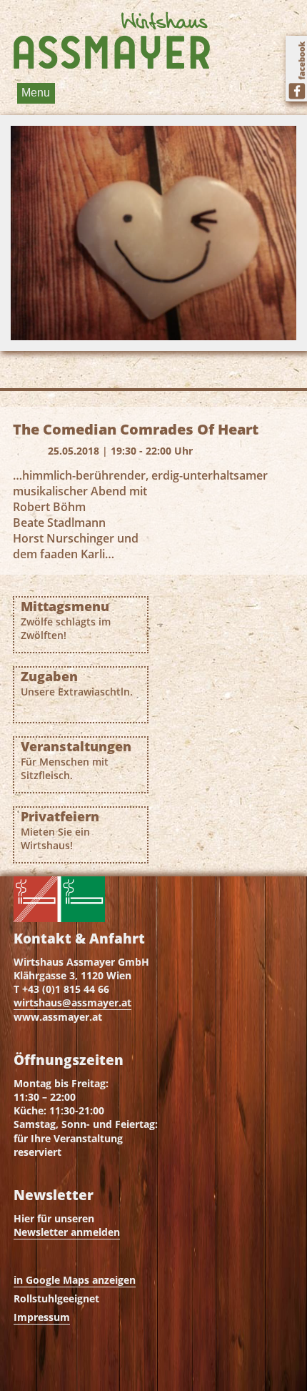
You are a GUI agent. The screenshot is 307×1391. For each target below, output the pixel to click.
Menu (35, 92)
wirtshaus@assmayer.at (72, 1002)
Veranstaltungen (76, 760)
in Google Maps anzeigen (75, 1280)
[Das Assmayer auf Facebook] (296, 69)
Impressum (42, 1317)
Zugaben (77, 683)
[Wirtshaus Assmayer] (111, 40)
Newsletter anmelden (67, 1232)
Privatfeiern (60, 830)
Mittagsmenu (66, 620)
